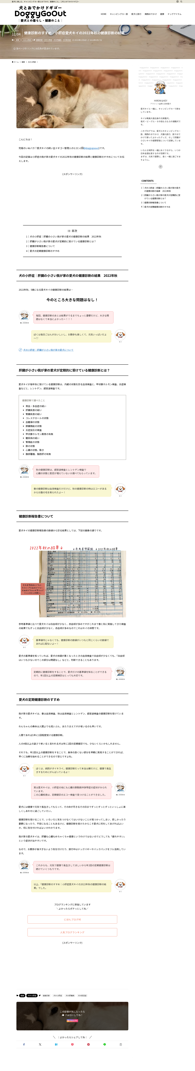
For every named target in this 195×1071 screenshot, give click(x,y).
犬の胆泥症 (67, 40)
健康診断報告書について (42, 246)
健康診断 (39, 40)
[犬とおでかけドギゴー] (40, 14)
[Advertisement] (72, 196)
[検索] (181, 1)
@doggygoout (91, 148)
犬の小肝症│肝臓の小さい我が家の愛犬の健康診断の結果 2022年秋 (65, 236)
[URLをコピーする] (120, 1044)
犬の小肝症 (27, 40)
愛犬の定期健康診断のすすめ (45, 251)
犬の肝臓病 (57, 40)
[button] (23, 1044)
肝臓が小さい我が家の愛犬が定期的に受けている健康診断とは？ (63, 241)
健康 (17, 40)
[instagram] (177, 1)
